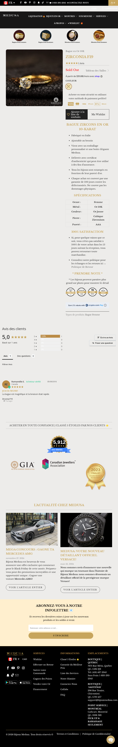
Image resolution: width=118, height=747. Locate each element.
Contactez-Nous (68, 684)
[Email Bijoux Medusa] (47, 3)
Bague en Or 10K (75, 51)
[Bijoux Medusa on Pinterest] (29, 3)
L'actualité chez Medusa (59, 505)
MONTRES (69, 16)
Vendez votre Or (41, 684)
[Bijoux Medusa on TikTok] (43, 3)
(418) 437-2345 (99, 672)
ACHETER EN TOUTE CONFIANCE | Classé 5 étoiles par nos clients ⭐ (59, 425)
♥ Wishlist (74, 23)
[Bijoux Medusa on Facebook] (20, 3)
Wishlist (37, 659)
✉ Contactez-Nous (78, 3)
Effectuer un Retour (43, 664)
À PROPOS (59, 23)
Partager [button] (9, 401)
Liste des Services (69, 673)
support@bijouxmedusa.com (102, 700)
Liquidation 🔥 (36, 16)
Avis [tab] (5, 356)
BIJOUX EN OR (53, 16)
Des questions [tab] (24, 356)
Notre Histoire (67, 678)
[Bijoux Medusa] (11, 15)
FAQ (62, 695)
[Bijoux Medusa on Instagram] (34, 3)
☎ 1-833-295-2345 (57, 3)
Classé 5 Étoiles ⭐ (69, 659)
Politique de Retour (82, 267)
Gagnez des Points (42, 678)
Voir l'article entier (25, 587)
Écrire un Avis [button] (106, 337)
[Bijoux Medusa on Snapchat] (38, 3)
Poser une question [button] (104, 343)
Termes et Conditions (68, 734)
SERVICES (101, 16)
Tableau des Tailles (96, 70)
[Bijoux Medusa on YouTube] (25, 3)
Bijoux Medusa (21, 734)
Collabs (64, 689)
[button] (110, 740)
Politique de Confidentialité (96, 734)
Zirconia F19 (7, 399)
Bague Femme (92, 315)
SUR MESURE (86, 16)
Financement (40, 689)
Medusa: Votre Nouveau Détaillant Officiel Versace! (82, 555)
